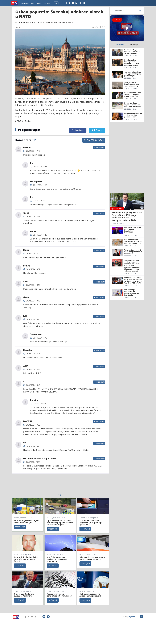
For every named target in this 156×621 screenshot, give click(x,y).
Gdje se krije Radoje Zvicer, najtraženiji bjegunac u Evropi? (26, 559)
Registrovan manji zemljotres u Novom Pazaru (60, 595)
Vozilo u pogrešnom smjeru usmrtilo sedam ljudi (26, 521)
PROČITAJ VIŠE (20, 527)
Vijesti (32, 3)
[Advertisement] (41, 485)
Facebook (79, 130)
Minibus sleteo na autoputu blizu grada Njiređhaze (92, 558)
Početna (24, 3)
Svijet (60, 495)
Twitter (99, 130)
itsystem (131, 617)
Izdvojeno (120, 44)
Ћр (62, 3)
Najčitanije (134, 44)
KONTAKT (47, 3)
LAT (56, 3)
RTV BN (39, 3)
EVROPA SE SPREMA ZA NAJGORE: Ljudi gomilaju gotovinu (90, 522)
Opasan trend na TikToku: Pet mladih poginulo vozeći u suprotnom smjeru (60, 522)
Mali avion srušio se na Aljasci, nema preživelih (90, 595)
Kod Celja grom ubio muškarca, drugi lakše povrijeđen (57, 559)
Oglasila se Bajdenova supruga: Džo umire (24, 595)
